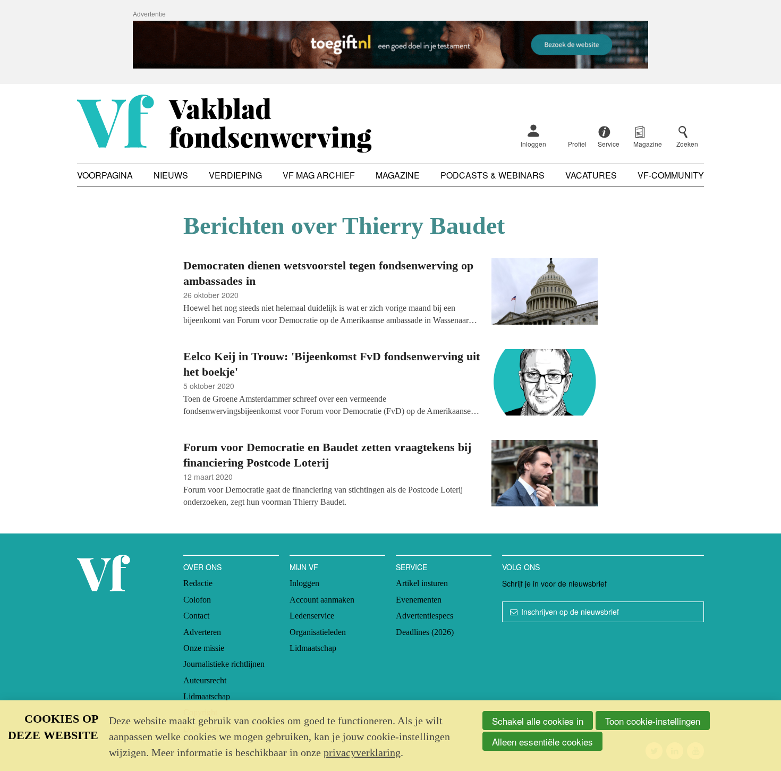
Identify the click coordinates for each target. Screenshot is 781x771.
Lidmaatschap (206, 696)
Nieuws (171, 175)
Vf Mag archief (319, 175)
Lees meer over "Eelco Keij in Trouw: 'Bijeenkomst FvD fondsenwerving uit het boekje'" (390, 384)
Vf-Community (671, 175)
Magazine (398, 175)
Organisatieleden (318, 632)
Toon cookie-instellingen (652, 720)
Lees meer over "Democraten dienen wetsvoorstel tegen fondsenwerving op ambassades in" (390, 293)
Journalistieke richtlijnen (224, 663)
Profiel (577, 143)
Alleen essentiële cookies (542, 741)
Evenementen (419, 599)
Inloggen (533, 143)
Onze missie (203, 648)
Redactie (198, 583)
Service (411, 567)
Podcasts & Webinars (492, 175)
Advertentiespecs (424, 615)
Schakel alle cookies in (537, 720)
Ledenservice (312, 615)
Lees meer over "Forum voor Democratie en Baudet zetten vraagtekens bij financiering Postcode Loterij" (390, 475)
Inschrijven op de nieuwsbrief (570, 611)
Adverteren (202, 632)
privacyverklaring (362, 752)
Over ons (202, 567)
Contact (196, 615)
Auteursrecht (204, 680)
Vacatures (591, 175)
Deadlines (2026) (425, 632)
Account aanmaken (322, 599)
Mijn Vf (304, 567)
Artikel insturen (422, 583)
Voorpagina (105, 175)
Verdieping (235, 175)
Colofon (197, 599)
